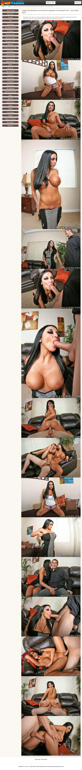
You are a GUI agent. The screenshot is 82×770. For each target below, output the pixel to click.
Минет (10, 95)
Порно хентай (10, 10)
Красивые (10, 75)
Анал (9, 6)
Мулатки (10, 98)
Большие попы (10, 34)
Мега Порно (10, 122)
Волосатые (10, 51)
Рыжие (10, 105)
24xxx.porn (37, 759)
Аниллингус (10, 24)
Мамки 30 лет (10, 85)
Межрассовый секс (10, 91)
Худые (10, 115)
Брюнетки (10, 44)
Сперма (10, 108)
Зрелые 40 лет (10, 71)
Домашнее (10, 68)
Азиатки (10, 17)
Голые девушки (10, 58)
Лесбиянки (10, 81)
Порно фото (10, 14)
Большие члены (10, 41)
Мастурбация (10, 88)
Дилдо (10, 64)
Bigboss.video (51, 2)
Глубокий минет (10, 54)
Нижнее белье (10, 102)
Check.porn (44, 759)
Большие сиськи (10, 37)
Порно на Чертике (10, 119)
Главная (4, 6)
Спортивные (10, 112)
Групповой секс (10, 61)
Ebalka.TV (10, 125)
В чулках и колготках (10, 47)
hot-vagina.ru (27, 766)
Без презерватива (10, 27)
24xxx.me (77, 2)
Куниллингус (10, 78)
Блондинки (10, 31)
